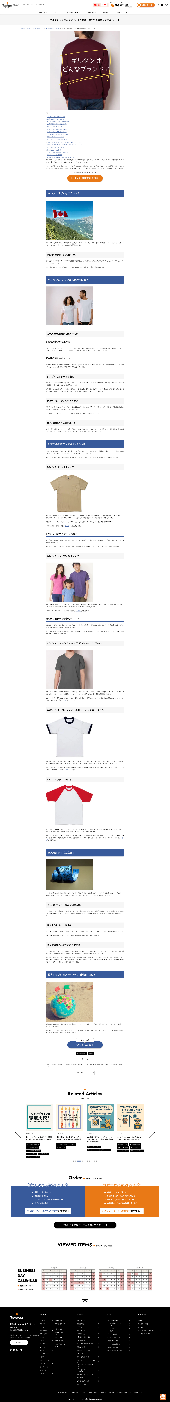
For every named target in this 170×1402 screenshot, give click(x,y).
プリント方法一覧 (112, 1320)
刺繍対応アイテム (60, 1333)
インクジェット (114, 1328)
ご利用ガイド (81, 1340)
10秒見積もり (81, 1334)
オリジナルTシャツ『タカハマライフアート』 (72, 1392)
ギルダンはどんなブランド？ (56, 117)
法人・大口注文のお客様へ (85, 1343)
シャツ (42, 1373)
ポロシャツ (43, 1334)
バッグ (42, 1340)
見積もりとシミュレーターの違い (86, 1370)
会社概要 (103, 1392)
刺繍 (111, 1331)
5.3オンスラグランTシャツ (55, 147)
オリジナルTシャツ (81, 1053)
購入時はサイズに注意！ (54, 150)
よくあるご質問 (81, 1384)
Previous (18, 1133)
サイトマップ (93, 1392)
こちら (67, 526)
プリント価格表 (112, 1334)
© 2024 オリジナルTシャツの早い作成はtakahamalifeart (85, 1399)
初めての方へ (81, 1320)
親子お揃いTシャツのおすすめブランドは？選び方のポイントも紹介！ (104, 1065)
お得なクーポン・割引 (84, 1350)
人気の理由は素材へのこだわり (57, 124)
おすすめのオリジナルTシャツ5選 (57, 134)
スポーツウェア (44, 1360)
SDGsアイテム (60, 1341)
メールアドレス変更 (144, 1334)
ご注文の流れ (81, 1324)
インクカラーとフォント (115, 1337)
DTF (111, 1326)
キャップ (42, 1347)
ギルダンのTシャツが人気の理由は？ (58, 121)
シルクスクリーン (115, 1323)
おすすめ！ (48, 1211)
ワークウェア (59, 1320)
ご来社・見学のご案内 (84, 1381)
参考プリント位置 (112, 1341)
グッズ (42, 1350)
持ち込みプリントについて (85, 1374)
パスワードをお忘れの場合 (146, 1330)
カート (140, 1320)
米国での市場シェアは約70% (56, 119)
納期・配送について (83, 1357)
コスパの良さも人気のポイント (57, 132)
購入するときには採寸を (54, 155)
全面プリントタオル (60, 1345)
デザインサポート (82, 1327)
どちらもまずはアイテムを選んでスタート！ (85, 1225)
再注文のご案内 (81, 1347)
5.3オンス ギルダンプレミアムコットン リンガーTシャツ (65, 145)
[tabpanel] (39, 1126)
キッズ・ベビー (44, 1367)
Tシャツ (42, 1320)
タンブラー (58, 1337)
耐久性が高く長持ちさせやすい (57, 129)
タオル (42, 1337)
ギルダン (91, 1053)
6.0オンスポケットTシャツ (55, 137)
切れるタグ (58, 1329)
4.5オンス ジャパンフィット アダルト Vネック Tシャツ (64, 142)
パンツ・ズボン (44, 1353)
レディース (43, 1363)
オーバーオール (44, 1370)
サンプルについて (82, 1377)
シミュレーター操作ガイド (86, 1365)
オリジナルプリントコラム (115, 1350)
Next (152, 1133)
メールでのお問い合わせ (19, 1342)
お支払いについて (82, 1353)
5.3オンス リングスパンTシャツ (57, 139)
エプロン (42, 1357)
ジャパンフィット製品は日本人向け (58, 152)
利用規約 (111, 1392)
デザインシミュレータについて (86, 1361)
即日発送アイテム (60, 1325)
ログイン (141, 1327)
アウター (42, 1343)
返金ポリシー (138, 1392)
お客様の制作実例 (112, 1347)
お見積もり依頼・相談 (84, 1337)
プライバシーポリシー (124, 1392)
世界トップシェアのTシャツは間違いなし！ (60, 157)
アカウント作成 (143, 1324)
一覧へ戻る (80, 1072)
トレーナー (43, 1330)
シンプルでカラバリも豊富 (55, 126)
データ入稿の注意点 (113, 1344)
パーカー (42, 1327)
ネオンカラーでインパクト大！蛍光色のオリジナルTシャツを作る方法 (64, 1065)
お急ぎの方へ (81, 1330)
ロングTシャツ (44, 1324)
